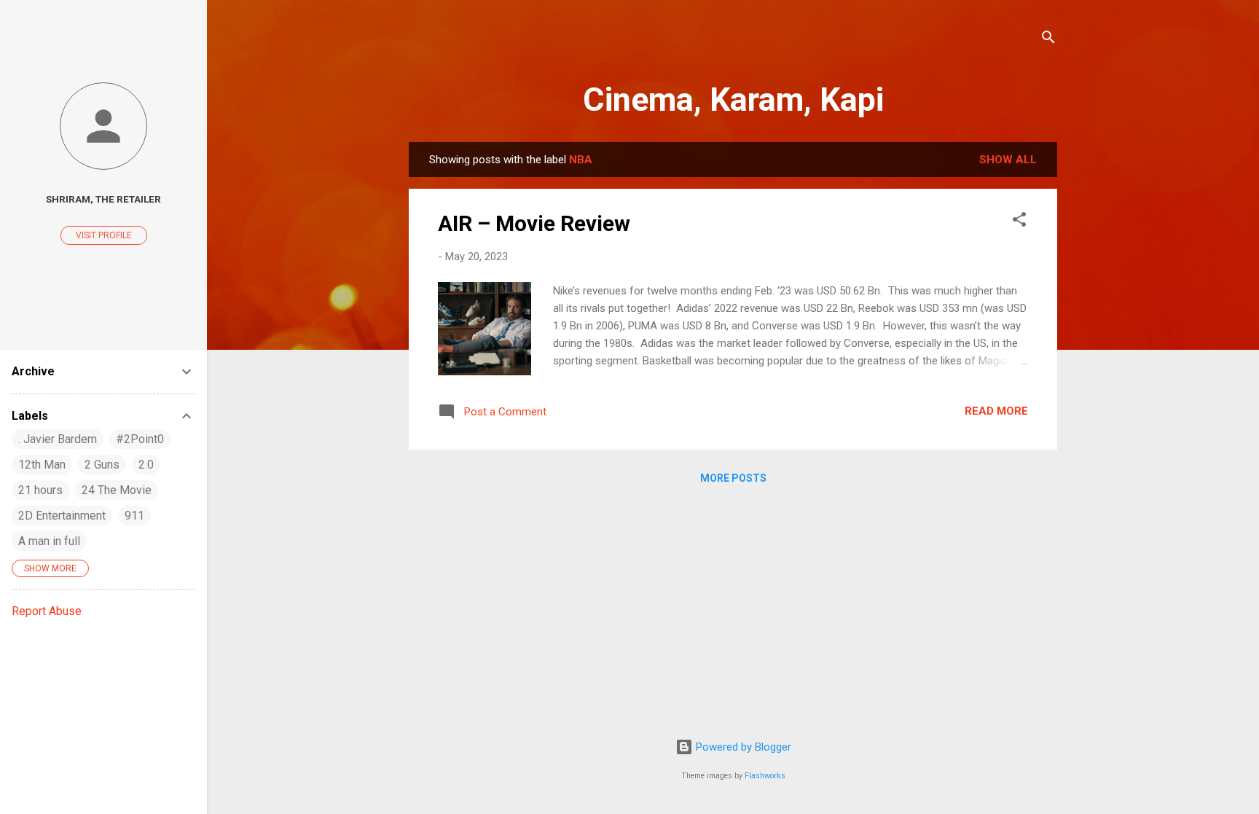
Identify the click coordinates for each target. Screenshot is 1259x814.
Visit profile (104, 235)
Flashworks (765, 775)
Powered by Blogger (742, 747)
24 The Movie (117, 490)
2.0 (146, 464)
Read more (996, 411)
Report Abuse (47, 611)
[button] (1019, 222)
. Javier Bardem (57, 439)
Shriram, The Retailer (103, 199)
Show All (1008, 159)
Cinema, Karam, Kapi (733, 99)
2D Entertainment (62, 516)
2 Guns (102, 464)
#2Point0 (140, 439)
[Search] (1048, 39)
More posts (733, 478)
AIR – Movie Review (534, 223)
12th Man (42, 464)
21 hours (40, 490)
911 (134, 516)
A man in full (49, 541)
